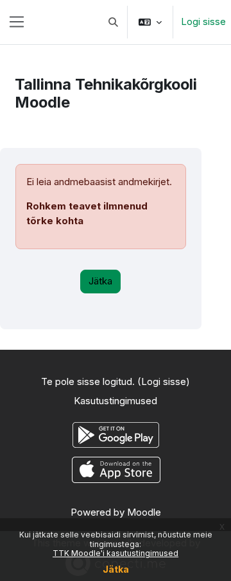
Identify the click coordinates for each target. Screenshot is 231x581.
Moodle (144, 512)
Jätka (116, 569)
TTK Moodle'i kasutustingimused (115, 553)
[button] (114, 22)
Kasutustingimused (115, 401)
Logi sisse (203, 21)
